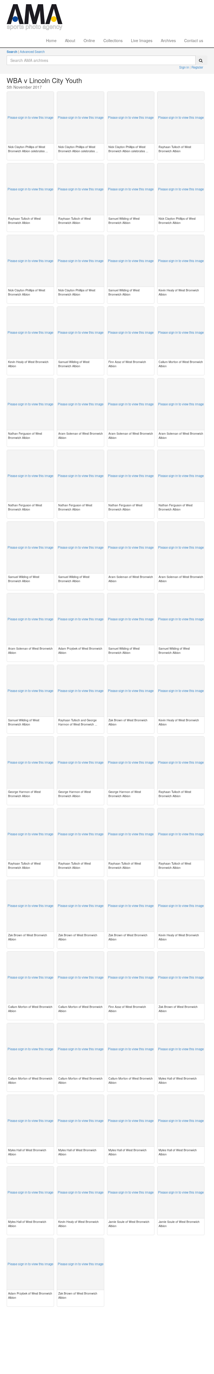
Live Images (141, 40)
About (70, 40)
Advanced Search (32, 51)
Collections (113, 40)
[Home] (35, 7)
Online (89, 40)
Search (12, 51)
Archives (168, 40)
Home (51, 40)
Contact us (193, 40)
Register (197, 67)
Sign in (184, 67)
